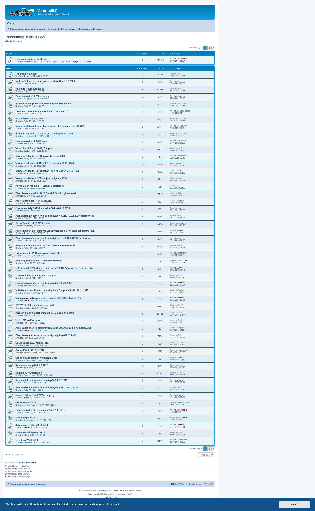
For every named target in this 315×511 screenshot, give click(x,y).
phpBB (108, 491)
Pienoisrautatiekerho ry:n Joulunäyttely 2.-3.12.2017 (44, 283)
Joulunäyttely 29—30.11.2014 (31, 425)
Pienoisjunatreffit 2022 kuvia (31, 141)
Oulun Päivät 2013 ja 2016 (29, 350)
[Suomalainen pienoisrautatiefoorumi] (21, 12)
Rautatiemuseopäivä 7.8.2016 (31, 365)
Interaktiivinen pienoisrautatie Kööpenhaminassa (43, 103)
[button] (213, 48)
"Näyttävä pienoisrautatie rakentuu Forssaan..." (42, 111)
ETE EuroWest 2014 (26, 440)
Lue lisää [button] (113, 504)
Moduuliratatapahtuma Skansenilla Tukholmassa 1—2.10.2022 (50, 126)
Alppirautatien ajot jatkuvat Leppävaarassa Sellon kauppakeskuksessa (54, 230)
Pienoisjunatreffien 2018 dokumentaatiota (38, 260)
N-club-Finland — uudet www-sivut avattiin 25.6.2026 (45, 81)
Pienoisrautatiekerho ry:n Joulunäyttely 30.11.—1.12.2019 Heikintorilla (54, 215)
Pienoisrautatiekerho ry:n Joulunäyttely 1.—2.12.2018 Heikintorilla (52, 238)
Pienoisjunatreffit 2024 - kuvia (32, 96)
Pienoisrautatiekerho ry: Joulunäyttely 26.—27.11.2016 (45, 335)
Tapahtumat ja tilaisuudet (25, 37)
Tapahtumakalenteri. (26, 73)
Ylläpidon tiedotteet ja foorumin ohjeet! (75, 61)
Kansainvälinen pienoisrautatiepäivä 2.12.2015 (41, 380)
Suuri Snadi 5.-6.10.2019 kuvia (32, 223)
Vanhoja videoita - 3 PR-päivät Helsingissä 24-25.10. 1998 (47, 171)
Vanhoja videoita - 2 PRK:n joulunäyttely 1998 (41, 178)
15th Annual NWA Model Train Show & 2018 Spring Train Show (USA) (54, 268)
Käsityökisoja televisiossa (30, 118)
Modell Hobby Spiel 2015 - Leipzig (34, 395)
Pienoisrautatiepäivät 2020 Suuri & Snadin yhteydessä (45, 193)
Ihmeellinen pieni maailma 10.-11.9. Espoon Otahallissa (46, 133)
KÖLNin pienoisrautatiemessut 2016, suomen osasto (45, 313)
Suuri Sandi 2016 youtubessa (31, 342)
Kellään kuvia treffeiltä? (28, 372)
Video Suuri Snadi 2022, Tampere (34, 148)
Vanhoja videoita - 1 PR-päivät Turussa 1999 (40, 156)
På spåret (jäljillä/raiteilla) (29, 88)
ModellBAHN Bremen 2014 (30, 432)
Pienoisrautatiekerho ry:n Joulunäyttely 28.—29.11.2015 (46, 387)
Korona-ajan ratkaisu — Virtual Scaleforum (39, 185)
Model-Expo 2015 (25, 417)
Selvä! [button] (294, 504)
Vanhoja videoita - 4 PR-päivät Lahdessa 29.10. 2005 (44, 163)
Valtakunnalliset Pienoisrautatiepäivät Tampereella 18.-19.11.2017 (51, 290)
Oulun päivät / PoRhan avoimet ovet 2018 (38, 253)
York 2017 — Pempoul (27, 320)
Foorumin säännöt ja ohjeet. (31, 59)
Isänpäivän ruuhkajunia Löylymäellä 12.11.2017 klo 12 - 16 (48, 298)
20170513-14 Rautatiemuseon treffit (35, 305)
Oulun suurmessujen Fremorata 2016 (36, 357)
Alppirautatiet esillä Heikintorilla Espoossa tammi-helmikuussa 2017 (53, 328)
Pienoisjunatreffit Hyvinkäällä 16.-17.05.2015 (40, 410)
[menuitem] (10, 23)
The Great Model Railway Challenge (35, 275)
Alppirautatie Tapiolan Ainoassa (33, 200)
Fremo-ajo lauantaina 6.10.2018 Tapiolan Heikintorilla (45, 245)
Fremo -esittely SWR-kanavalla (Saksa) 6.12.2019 (42, 208)
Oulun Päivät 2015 (25, 402)
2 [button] (209, 47)
